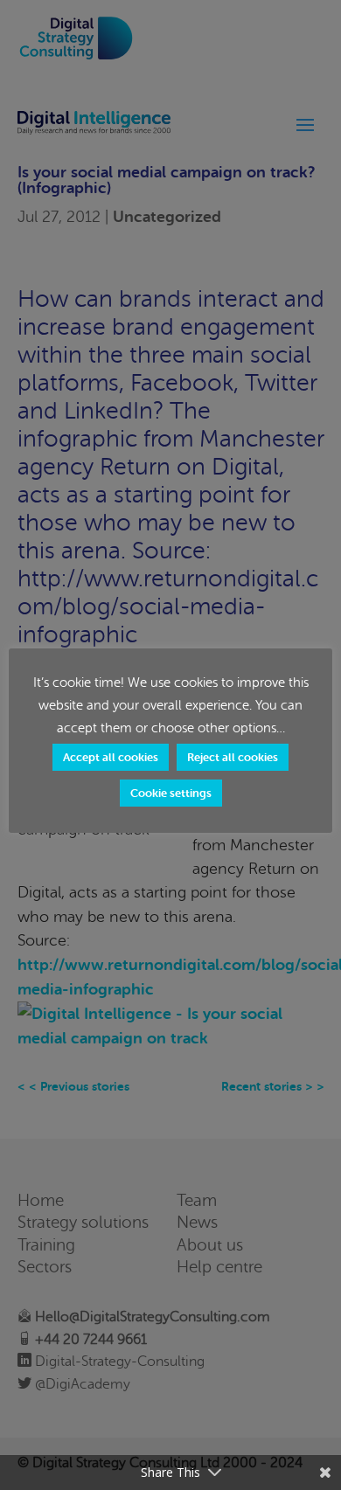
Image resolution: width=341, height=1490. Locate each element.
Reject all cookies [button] (232, 757)
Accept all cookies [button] (110, 757)
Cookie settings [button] (171, 793)
